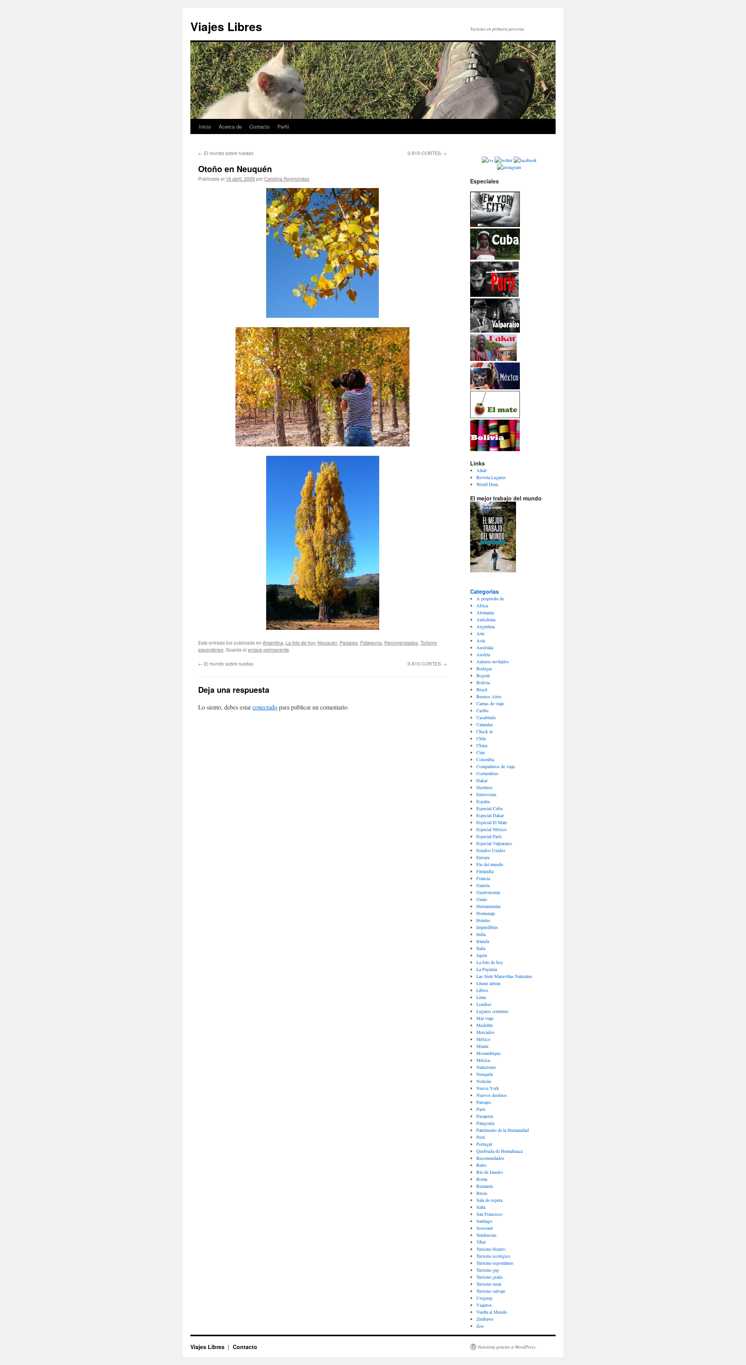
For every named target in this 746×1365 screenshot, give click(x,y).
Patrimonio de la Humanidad (502, 1130)
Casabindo (486, 717)
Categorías (484, 591)
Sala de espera (489, 1200)
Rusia (481, 1193)
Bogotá (483, 675)
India (481, 934)
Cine (480, 752)
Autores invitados (492, 661)
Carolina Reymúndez (286, 178)
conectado (265, 707)
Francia (483, 878)
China (481, 745)
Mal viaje (484, 1018)
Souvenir (484, 1228)
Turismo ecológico (493, 1256)
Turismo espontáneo (494, 1263)
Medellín (484, 1025)
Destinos (484, 787)
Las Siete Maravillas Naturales (504, 976)
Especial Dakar (490, 815)
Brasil (481, 689)
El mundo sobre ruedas (225, 153)
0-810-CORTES (427, 153)
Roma (481, 1179)
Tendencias (486, 1235)
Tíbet (481, 1242)
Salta (480, 1207)
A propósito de (490, 598)
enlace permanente (268, 649)
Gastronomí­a (488, 892)
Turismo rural (488, 1284)
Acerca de (230, 126)
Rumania (484, 1186)
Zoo (480, 1326)
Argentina (273, 642)
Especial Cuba (489, 808)
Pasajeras (484, 1116)
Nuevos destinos (491, 1095)
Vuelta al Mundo (491, 1312)
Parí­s (481, 1109)
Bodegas (484, 668)
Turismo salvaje (490, 1291)
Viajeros (484, 1305)
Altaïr (481, 470)
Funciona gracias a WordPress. (507, 1347)
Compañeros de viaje (495, 766)
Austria (483, 654)
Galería (483, 885)
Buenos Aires (489, 696)
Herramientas (488, 906)
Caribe (482, 710)
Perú (480, 1137)
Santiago (484, 1221)
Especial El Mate (491, 822)
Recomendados (401, 642)
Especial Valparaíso (494, 843)
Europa (483, 857)
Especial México (491, 829)
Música (483, 1060)
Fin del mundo (489, 864)
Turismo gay (487, 1270)
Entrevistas (486, 794)
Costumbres (487, 773)
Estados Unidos (490, 850)
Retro (481, 1165)
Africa (482, 605)
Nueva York (487, 1088)
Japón (481, 955)
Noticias (484, 1081)
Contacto (259, 126)
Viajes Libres (226, 26)
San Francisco (489, 1214)
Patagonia (371, 642)
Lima (481, 997)
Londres (484, 1004)
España (483, 801)
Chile (481, 738)
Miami (482, 1046)
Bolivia (483, 682)
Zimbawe (484, 1319)
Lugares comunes (492, 1011)
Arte (480, 633)
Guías (481, 899)
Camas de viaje (490, 703)
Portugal (484, 1144)
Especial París (489, 836)
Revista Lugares (491, 477)
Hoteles (483, 920)
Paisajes (349, 642)
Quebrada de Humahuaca (499, 1151)
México (483, 1039)
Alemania (485, 612)
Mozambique (488, 1053)
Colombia (485, 759)
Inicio (205, 126)
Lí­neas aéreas (488, 983)
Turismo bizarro (490, 1249)
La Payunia (486, 969)
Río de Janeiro (489, 1172)
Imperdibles (487, 927)
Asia (480, 640)
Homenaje (485, 913)
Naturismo (486, 1067)
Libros (482, 990)
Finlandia (484, 871)
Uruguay (484, 1298)
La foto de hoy (300, 642)
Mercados (485, 1032)
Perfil (283, 126)
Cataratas (484, 724)
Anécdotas (486, 619)
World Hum (487, 484)
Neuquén (327, 642)
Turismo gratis (489, 1277)
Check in (484, 731)
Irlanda (482, 941)
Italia (480, 948)
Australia (484, 647)
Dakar (482, 780)
